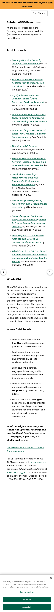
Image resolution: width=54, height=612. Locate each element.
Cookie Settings (27, 592)
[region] (27, 593)
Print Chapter (39, 13)
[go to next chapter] (50, 272)
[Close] (51, 578)
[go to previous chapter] (3, 272)
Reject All (27, 599)
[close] (51, 2)
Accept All (26, 607)
